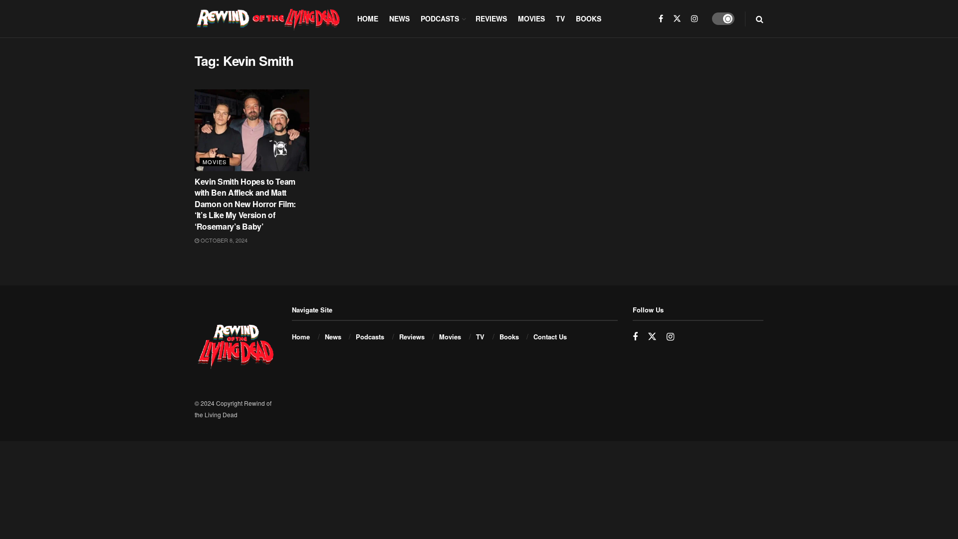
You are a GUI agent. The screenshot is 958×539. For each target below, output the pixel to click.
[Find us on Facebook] (661, 18)
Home (367, 18)
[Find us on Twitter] (677, 18)
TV (560, 18)
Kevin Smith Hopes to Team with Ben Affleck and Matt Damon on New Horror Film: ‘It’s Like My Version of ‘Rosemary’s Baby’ (245, 204)
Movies (531, 18)
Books (588, 18)
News (399, 18)
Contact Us (550, 336)
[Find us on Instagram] (694, 18)
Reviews (491, 18)
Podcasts (440, 18)
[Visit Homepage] (269, 18)
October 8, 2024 (223, 240)
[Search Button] (759, 18)
